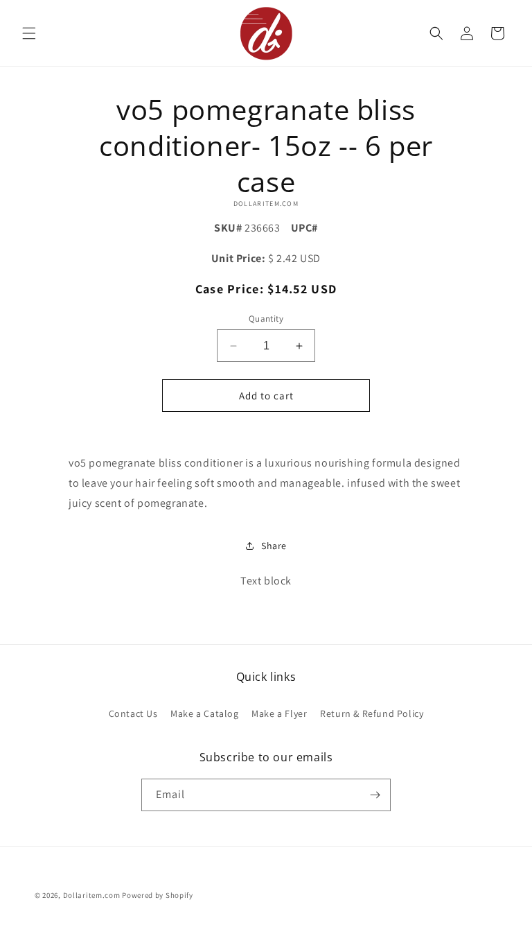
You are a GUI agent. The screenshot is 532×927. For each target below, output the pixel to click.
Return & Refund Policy (371, 713)
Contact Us (133, 713)
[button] (29, 33)
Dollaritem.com (92, 895)
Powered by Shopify (157, 895)
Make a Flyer (279, 713)
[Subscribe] (375, 795)
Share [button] (274, 545)
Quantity (266, 318)
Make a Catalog (204, 713)
